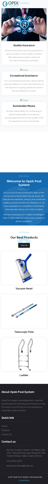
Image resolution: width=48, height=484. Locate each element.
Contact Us (6, 434)
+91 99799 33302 (14, 461)
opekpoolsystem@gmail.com (19, 466)
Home (4, 426)
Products (5, 430)
